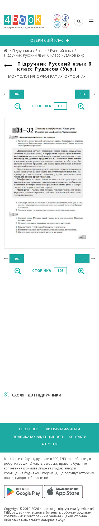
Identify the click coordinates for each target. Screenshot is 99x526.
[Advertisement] (49, 332)
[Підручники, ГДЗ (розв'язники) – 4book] (6, 50)
